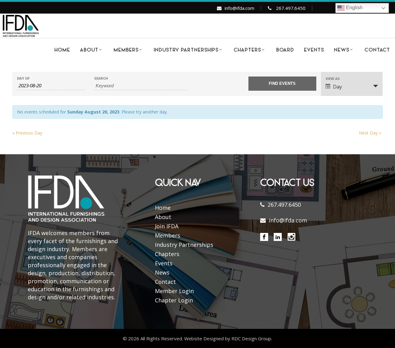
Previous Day (27, 133)
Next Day (370, 133)
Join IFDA (166, 226)
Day (337, 86)
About (163, 217)
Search (101, 78)
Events (164, 263)
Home (163, 207)
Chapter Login (174, 300)
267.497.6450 (291, 8)
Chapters (167, 254)
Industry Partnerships (184, 244)
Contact (165, 281)
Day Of (23, 78)
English (354, 7)
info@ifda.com (239, 8)
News (162, 272)
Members (167, 235)
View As (333, 78)
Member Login (174, 291)
